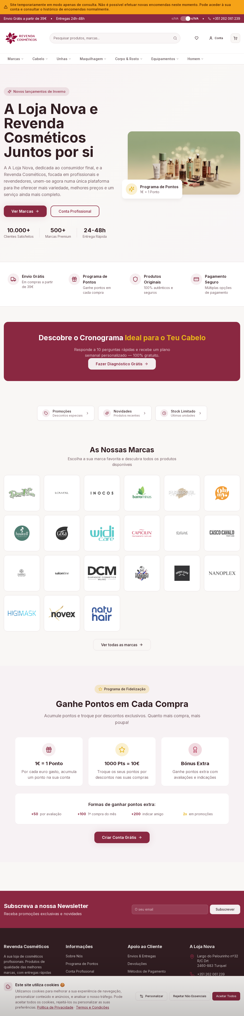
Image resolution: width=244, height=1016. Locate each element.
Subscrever (225, 909)
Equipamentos (163, 59)
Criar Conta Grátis (119, 837)
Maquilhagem (91, 59)
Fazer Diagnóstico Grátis (119, 363)
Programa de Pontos (82, 964)
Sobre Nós (74, 956)
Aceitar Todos (226, 996)
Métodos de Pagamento (147, 971)
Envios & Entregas (142, 956)
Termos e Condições (92, 1007)
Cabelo (38, 59)
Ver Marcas (22, 211)
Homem (194, 59)
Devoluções (137, 964)
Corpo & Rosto (127, 59)
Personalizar (154, 996)
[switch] (184, 18)
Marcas (14, 59)
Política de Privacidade (55, 1007)
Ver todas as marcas (119, 644)
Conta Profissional (75, 211)
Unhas (62, 59)
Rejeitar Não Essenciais (189, 996)
